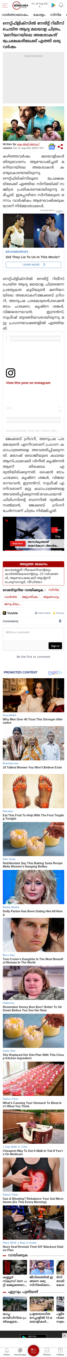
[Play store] (53, 5)
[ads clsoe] (64, 1335)
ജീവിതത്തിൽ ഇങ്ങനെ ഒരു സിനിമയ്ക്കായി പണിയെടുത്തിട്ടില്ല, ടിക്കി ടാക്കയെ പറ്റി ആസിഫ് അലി (42, 1281)
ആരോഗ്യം (51, 597)
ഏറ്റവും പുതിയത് (23, 1292)
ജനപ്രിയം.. (12, 604)
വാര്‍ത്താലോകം (15, 15)
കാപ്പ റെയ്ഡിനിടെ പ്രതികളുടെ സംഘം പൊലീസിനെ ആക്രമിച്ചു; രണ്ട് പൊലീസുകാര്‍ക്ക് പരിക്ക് (15, 1318)
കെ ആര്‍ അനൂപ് (28, 144)
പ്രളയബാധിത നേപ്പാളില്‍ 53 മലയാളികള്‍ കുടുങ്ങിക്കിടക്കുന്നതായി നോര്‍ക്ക (41, 1318)
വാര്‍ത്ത (10, 597)
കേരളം (39, 15)
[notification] (61, 5)
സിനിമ (55, 15)
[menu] (6, 5)
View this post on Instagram (28, 383)
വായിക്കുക (18, 1255)
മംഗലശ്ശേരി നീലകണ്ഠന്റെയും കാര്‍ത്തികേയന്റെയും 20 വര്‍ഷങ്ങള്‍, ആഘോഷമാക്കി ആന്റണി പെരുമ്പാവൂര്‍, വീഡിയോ (31, 576)
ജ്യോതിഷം (30, 597)
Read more (18, 543)
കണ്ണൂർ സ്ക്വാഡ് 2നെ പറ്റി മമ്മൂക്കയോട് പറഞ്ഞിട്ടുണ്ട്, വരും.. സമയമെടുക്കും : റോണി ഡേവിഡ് (15, 1281)
